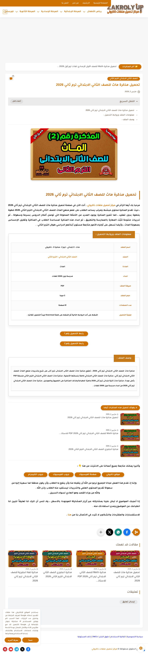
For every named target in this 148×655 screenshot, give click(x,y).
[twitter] (22, 649)
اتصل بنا (65, 3)
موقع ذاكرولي (113, 475)
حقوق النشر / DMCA (100, 637)
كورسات (9, 12)
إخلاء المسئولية (84, 637)
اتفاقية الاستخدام (118, 637)
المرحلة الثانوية (27, 12)
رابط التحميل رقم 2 (74, 344)
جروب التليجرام (35, 475)
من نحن (75, 3)
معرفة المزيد (13, 640)
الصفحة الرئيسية (101, 3)
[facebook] (28, 649)
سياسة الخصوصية (135, 637)
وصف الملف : (128, 120)
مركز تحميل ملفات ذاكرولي (101, 205)
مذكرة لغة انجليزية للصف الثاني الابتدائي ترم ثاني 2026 (24, 576)
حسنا (30, 640)
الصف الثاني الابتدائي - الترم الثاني (62, 257)
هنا (69, 515)
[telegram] (16, 649)
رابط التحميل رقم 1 (74, 334)
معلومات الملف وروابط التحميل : (118, 115)
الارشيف (86, 3)
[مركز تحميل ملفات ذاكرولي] (125, 8)
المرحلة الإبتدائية (72, 12)
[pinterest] (5, 649)
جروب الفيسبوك (61, 475)
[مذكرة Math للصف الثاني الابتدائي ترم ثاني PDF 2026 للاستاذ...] (130, 435)
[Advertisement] (74, 40)
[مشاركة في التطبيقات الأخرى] (100, 532)
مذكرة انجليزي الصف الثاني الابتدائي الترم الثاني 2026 (93, 449)
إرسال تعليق (128, 602)
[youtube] (11, 649)
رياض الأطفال (94, 12)
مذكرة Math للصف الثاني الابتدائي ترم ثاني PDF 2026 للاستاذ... (88, 434)
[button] (127, 532)
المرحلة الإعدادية (49, 12)
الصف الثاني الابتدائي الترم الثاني (124, 79)
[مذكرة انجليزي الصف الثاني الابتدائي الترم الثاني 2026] (130, 451)
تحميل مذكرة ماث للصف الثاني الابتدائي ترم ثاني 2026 (110, 110)
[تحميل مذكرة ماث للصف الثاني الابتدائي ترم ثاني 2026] (130, 419)
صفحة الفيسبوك (87, 475)
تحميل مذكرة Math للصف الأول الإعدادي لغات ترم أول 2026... (86, 67)
